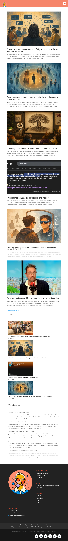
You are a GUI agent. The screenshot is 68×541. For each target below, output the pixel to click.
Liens (38, 500)
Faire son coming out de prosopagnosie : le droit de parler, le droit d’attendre (32, 98)
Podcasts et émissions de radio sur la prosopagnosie (23, 377)
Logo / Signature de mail (17, 515)
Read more (27, 419)
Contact (39, 478)
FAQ (38, 503)
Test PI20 (40, 488)
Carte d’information (16, 513)
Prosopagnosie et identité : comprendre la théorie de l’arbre (32, 148)
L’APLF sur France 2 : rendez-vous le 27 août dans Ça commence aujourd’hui (29, 336)
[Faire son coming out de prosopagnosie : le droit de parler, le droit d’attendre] (20, 388)
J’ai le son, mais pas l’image (14, 441)
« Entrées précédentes (13, 310)
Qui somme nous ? (43, 473)
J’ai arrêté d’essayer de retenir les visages (18, 422)
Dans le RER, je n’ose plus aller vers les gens (18, 412)
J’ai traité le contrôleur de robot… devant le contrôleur (21, 431)
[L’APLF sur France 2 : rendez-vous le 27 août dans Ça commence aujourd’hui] (20, 328)
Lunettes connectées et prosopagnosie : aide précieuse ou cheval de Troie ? (31, 248)
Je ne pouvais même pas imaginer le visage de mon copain (22, 450)
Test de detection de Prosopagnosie (48, 486)
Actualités (40, 496)
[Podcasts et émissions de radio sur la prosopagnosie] (20, 369)
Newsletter (40, 498)
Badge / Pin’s (14, 510)
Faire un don (41, 475)
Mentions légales (25, 525)
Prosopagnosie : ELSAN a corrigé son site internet (28, 198)
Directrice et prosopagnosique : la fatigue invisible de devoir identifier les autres (32, 50)
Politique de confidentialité (39, 525)
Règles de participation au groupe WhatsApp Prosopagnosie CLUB (31, 527)
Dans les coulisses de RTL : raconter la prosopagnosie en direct (34, 298)
